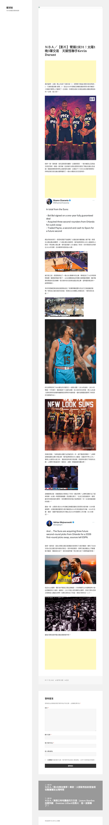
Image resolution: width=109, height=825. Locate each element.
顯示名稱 (48, 734)
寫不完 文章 (60, 680)
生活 (67, 680)
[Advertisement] (70, 71)
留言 (47, 708)
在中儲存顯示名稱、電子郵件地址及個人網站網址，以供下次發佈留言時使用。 (71, 760)
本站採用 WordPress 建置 (52, 821)
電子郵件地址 (49, 743)
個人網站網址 (49, 751)
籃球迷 (9, 7)
